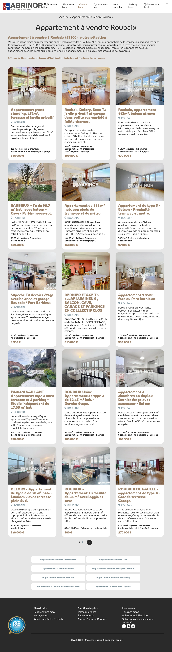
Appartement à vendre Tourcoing (113, 577)
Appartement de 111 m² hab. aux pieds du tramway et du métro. (84, 209)
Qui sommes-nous (100, 5)
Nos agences (41, 615)
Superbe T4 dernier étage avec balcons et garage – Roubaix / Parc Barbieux (32, 299)
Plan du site (40, 608)
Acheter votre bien (44, 611)
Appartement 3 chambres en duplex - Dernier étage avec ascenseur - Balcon (136, 398)
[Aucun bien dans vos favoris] (167, 4)
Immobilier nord (87, 611)
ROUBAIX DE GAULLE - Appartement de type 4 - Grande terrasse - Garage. (139, 495)
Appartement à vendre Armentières (58, 559)
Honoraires (128, 608)
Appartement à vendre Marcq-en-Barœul (113, 568)
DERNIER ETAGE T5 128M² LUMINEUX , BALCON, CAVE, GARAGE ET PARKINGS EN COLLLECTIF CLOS (84, 303)
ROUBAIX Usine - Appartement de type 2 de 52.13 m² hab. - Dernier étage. (84, 398)
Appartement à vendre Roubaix (58, 577)
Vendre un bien (68, 5)
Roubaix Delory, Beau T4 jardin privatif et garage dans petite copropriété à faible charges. (85, 115)
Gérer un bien (83, 5)
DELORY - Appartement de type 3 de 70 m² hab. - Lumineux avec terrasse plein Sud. (31, 495)
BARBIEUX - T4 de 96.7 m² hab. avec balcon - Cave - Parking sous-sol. (31, 209)
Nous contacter (117, 5)
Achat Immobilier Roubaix (48, 619)
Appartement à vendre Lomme (58, 568)
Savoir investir (86, 615)
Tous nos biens (130, 611)
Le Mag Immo (132, 5)
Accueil (64, 17)
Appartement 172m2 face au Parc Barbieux (136, 297)
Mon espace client (151, 5)
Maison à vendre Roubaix (92, 619)
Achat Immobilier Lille (135, 615)
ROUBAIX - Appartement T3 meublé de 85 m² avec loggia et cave (85, 495)
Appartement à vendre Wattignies (113, 586)
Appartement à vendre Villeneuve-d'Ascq (58, 586)
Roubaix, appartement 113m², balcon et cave (137, 112)
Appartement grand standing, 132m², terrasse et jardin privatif (32, 114)
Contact (119, 640)
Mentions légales (88, 608)
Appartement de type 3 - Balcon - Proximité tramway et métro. (139, 209)
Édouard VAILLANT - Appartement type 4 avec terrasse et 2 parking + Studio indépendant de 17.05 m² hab (32, 400)
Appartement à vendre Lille (113, 559)
